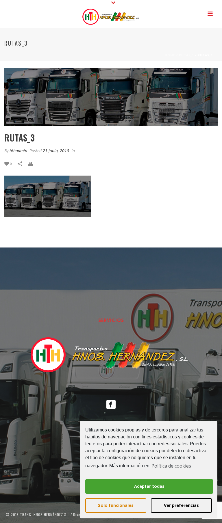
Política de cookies (171, 466)
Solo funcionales (116, 505)
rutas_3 (186, 55)
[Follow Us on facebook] (111, 405)
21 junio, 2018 (56, 150)
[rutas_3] (111, 97)
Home (170, 55)
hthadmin (18, 150)
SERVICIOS (111, 320)
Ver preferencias (181, 505)
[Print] (33, 163)
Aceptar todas (149, 486)
